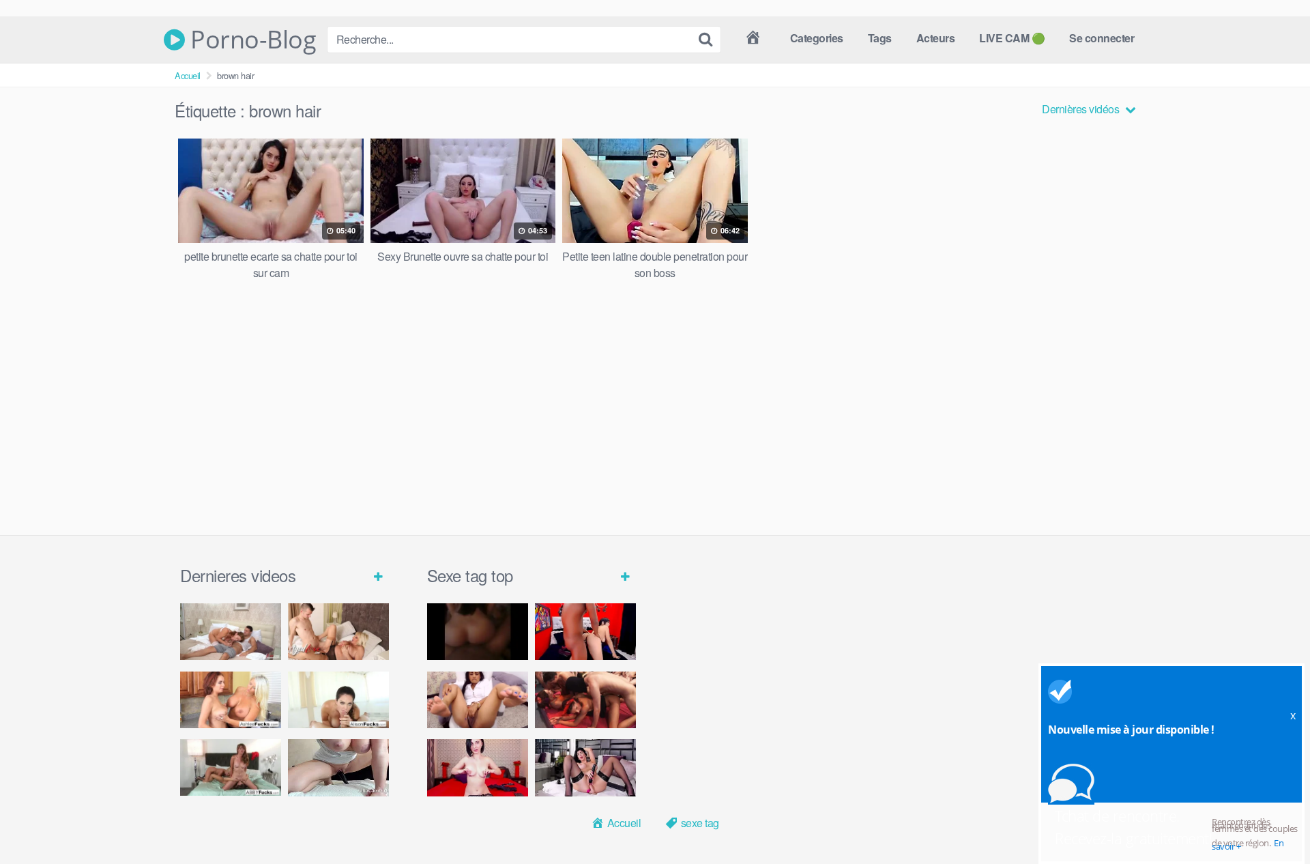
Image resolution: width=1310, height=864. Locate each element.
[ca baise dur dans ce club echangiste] (585, 700)
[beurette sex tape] (477, 631)
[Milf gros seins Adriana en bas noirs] (585, 767)
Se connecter (1101, 38)
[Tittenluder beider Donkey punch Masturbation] (338, 767)
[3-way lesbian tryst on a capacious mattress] (230, 767)
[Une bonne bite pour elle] (477, 767)
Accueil (188, 75)
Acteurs (935, 38)
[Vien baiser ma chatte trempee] (477, 700)
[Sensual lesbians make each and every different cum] (230, 700)
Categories (816, 38)
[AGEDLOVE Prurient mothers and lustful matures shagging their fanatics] (230, 631)
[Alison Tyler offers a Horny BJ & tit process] (338, 700)
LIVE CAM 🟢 (1012, 38)
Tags (880, 38)
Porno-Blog (250, 39)
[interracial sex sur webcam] (585, 631)
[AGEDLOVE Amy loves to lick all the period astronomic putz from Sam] (338, 631)
